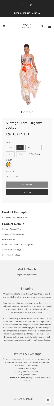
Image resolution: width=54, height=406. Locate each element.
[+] (17, 176)
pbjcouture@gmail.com (27, 274)
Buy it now (27, 192)
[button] (21, 112)
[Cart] (50, 26)
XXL (21, 154)
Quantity (10, 172)
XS (10, 147)
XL (10, 154)
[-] (7, 176)
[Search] (42, 26)
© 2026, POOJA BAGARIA (23, 399)
